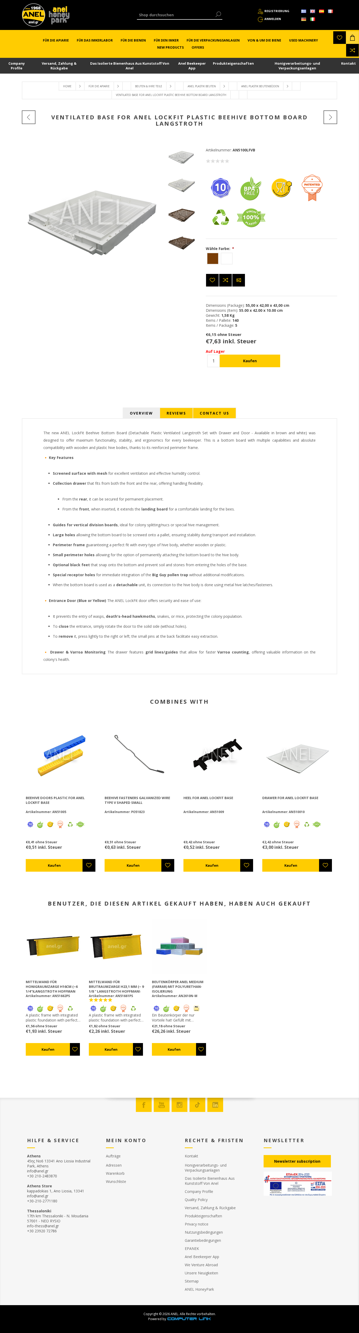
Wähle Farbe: (218, 248)
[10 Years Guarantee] (220, 200)
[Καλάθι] (352, 37)
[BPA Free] (251, 200)
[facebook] (144, 1105)
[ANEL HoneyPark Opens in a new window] (57, 16)
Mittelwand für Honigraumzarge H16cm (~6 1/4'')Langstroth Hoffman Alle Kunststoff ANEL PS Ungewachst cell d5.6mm (52, 991)
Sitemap (192, 1281)
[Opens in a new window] (189, 1319)
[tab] (141, 413)
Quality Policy (196, 1199)
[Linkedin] (215, 1105)
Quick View (64, 754)
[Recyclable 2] (220, 230)
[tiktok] (197, 1105)
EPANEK (192, 1248)
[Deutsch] (303, 19)
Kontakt (348, 63)
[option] (181, 155)
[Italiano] (312, 19)
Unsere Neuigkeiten (201, 1272)
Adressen (114, 1165)
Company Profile (16, 65)
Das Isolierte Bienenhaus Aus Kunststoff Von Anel (129, 65)
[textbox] (175, 15)
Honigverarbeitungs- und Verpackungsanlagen (297, 65)
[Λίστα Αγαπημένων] (339, 37)
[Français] (330, 11)
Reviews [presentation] (176, 413)
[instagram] (179, 1105)
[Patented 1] (312, 200)
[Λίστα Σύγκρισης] (352, 50)
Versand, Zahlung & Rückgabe (59, 65)
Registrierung (276, 11)
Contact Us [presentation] (214, 413)
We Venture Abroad (201, 1264)
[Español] (321, 11)
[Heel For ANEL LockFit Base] (330, 117)
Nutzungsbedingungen (204, 1232)
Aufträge (113, 1155)
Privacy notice (196, 1224)
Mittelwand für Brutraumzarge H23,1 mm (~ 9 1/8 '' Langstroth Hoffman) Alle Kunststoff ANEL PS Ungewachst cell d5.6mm (116, 991)
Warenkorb (115, 1173)
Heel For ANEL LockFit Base (208, 797)
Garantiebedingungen (203, 1240)
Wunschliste (116, 1181)
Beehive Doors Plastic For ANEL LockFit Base (55, 800)
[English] (312, 11)
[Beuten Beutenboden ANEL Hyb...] (28, 117)
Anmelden (272, 19)
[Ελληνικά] (303, 11)
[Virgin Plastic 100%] (251, 230)
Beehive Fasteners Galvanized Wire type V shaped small (137, 800)
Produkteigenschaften (233, 63)
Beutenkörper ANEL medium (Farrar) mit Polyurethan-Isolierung (177, 986)
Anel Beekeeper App (192, 65)
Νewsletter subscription (297, 1161)
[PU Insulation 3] (196, 1011)
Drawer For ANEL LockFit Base (290, 797)
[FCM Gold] (281, 200)
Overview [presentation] (141, 413)
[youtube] (162, 1105)
